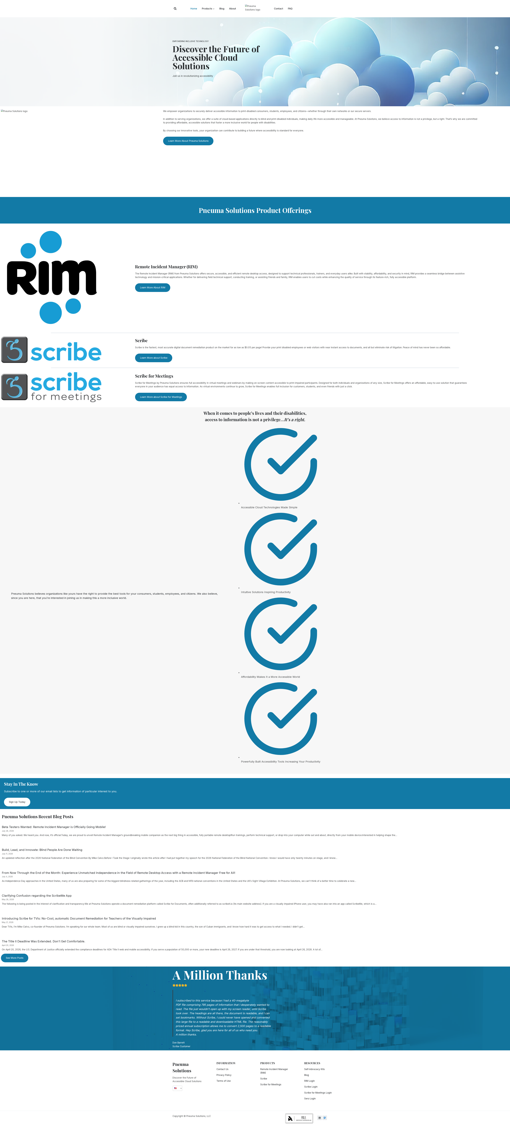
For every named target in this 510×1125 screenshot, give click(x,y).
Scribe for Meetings (270, 1084)
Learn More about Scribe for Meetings (161, 397)
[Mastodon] (324, 1118)
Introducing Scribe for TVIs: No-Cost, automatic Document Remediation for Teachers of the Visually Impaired (79, 918)
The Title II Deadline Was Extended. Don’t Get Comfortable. (43, 941)
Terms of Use (223, 1081)
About (232, 8)
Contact (278, 8)
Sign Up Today (17, 802)
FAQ (290, 8)
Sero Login (310, 1098)
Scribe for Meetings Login (318, 1092)
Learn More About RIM (152, 287)
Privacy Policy (223, 1075)
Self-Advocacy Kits (314, 1069)
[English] (176, 1088)
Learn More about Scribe (153, 357)
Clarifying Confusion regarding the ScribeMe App (37, 895)
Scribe (263, 1078)
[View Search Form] (175, 8)
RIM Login (309, 1081)
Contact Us (222, 1069)
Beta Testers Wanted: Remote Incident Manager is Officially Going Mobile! (54, 827)
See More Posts (14, 957)
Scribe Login (311, 1086)
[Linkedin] (319, 1118)
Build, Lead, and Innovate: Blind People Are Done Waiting (42, 850)
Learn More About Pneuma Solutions (188, 140)
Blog (221, 8)
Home (193, 8)
